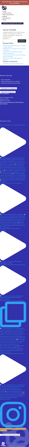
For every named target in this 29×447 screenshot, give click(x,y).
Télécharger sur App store (8, 92)
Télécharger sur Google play (8, 88)
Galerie (4, 20)
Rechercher (6, 38)
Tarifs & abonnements (7, 14)
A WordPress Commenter (9, 63)
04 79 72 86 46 (3, 104)
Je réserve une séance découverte (10, 434)
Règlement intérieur (18, 443)
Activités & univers (6, 13)
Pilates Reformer (6, 18)
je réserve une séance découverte (12, 23)
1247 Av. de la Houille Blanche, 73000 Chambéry (11, 102)
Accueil (4, 11)
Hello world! (20, 63)
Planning (4, 16)
